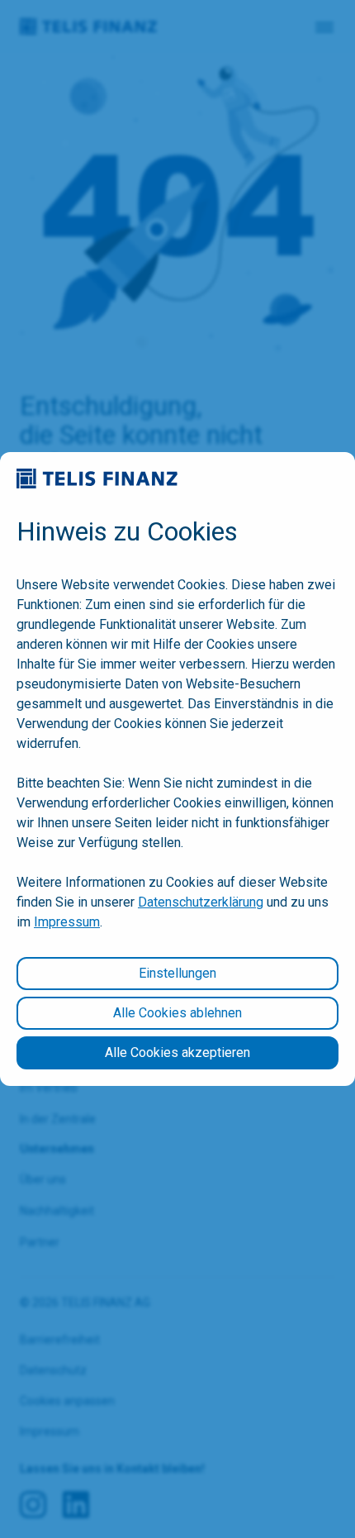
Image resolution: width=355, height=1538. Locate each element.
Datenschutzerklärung (200, 902)
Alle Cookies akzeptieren (177, 1052)
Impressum (67, 922)
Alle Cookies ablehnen (177, 1013)
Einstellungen (177, 973)
